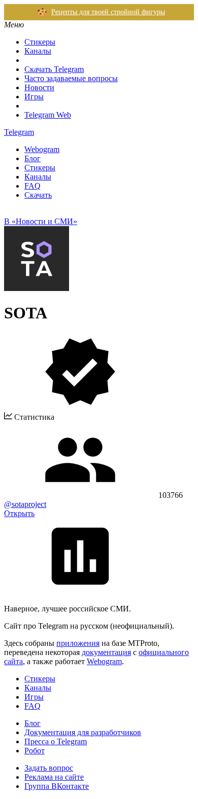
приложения (78, 643)
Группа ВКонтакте (56, 786)
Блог (32, 158)
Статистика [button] (33, 417)
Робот (34, 750)
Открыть (19, 513)
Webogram (41, 149)
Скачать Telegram (54, 69)
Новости (39, 87)
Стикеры (39, 42)
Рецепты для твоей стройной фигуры (108, 12)
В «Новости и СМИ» (40, 221)
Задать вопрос (48, 768)
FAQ (32, 185)
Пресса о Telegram (55, 741)
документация (106, 652)
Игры (34, 96)
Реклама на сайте (54, 777)
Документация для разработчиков (82, 732)
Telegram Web (47, 115)
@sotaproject (25, 504)
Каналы (37, 51)
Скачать (38, 195)
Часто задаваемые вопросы (71, 78)
